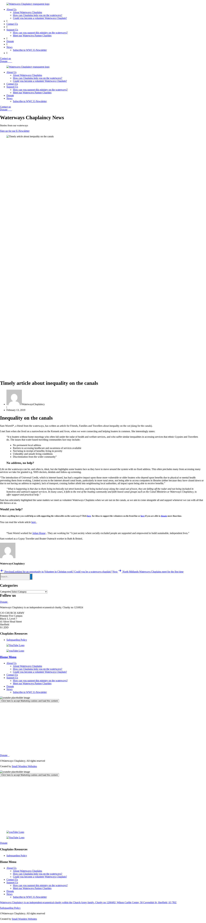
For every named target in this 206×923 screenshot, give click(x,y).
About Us (11, 9)
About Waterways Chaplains (27, 12)
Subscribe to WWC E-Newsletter (30, 50)
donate (164, 516)
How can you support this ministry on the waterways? (40, 32)
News (9, 47)
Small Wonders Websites (24, 766)
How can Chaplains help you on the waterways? (37, 15)
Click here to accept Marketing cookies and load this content (29, 701)
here (89, 516)
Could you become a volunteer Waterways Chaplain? (40, 18)
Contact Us (12, 24)
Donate (10, 41)
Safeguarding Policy (16, 639)
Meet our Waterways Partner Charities (32, 35)
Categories (5, 591)
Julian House (39, 533)
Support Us (12, 29)
